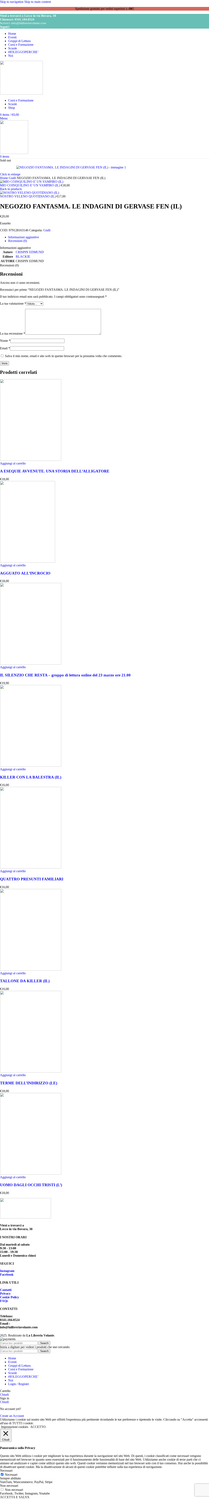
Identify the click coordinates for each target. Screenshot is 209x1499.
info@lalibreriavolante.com (28, 23)
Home (4, 178)
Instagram (7, 1271)
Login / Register (18, 1384)
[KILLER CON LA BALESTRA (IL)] (30, 765)
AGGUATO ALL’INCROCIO (25, 573)
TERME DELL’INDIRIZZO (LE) (28, 1083)
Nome (5, 340)
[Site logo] (21, 93)
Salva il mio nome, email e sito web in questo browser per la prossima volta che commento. (63, 356)
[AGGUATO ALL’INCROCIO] (27, 561)
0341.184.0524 (24, 19)
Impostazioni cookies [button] (14, 1427)
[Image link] (25, 1217)
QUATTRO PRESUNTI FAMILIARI (31, 879)
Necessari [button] (6, 1470)
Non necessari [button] (9, 1485)
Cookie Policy (9, 1297)
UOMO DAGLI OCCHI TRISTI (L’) (31, 1185)
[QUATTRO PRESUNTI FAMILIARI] (30, 867)
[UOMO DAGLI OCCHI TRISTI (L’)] (30, 1173)
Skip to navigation (12, 1)
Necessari (11, 1474)
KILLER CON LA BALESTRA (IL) (30, 777)
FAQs (4, 1301)
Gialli (13, 178)
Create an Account (12, 1416)
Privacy (5, 1293)
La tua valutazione (13, 303)
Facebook (6, 1274)
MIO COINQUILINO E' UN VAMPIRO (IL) (30, 185)
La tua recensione (12, 333)
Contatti (5, 1290)
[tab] (23, 237)
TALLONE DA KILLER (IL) (25, 981)
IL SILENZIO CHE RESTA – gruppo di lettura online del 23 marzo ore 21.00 (65, 675)
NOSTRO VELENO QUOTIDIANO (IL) (28, 196)
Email (5, 348)
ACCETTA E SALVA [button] (14, 1497)
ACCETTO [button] (38, 1427)
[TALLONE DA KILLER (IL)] (30, 969)
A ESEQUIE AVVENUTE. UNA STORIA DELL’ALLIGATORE (54, 471)
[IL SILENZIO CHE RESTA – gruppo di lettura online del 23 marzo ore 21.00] (30, 663)
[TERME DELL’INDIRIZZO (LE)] (30, 1071)
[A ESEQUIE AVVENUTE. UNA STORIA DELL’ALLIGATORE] (30, 459)
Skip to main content (37, 1)
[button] (13, 463)
